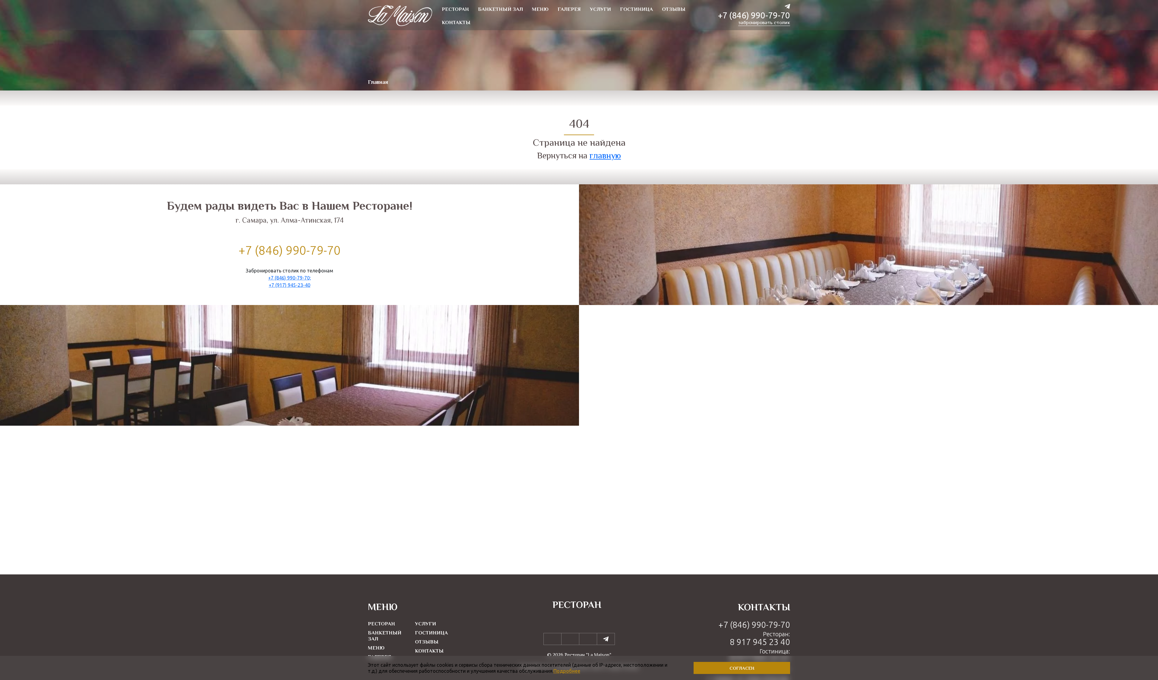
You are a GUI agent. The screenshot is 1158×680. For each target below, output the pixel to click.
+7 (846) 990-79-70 (754, 15)
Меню (376, 648)
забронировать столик (764, 23)
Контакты (429, 651)
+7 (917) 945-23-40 (289, 285)
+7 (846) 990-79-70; (289, 277)
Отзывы (426, 642)
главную (605, 156)
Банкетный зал (384, 636)
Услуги (425, 624)
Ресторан (381, 624)
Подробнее (566, 671)
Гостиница (431, 633)
